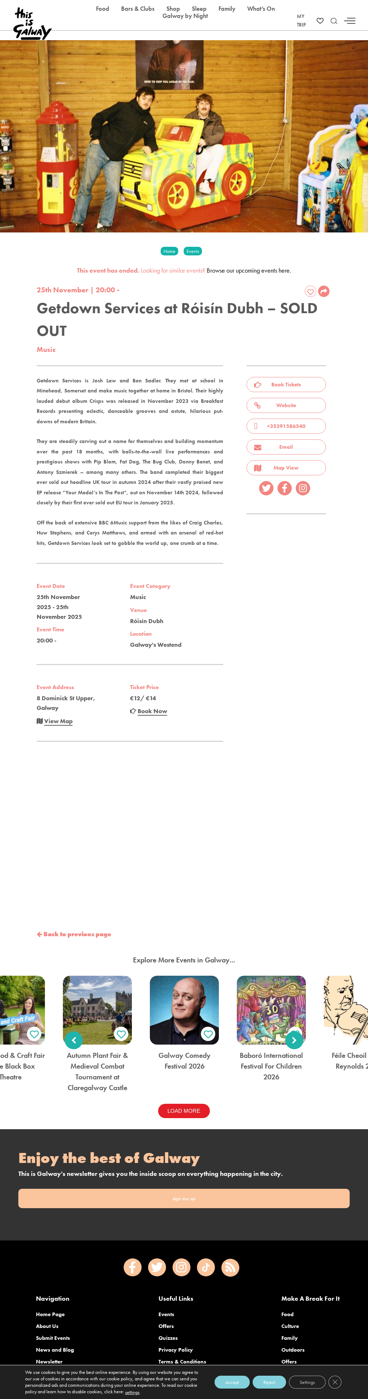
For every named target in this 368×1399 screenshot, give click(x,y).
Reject (269, 1382)
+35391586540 (286, 426)
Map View (286, 467)
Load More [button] (183, 1111)
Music (46, 349)
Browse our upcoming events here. (249, 270)
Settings (307, 1382)
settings (132, 1392)
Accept (232, 1382)
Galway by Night (185, 16)
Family (289, 1338)
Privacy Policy (175, 1349)
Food (287, 1314)
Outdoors (293, 1349)
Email (286, 447)
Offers (166, 1326)
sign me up (184, 1198)
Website (286, 405)
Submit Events (53, 1338)
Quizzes (168, 1338)
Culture (290, 1326)
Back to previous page (76, 934)
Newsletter (49, 1361)
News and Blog (55, 1349)
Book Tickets (286, 384)
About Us (47, 1326)
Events (166, 1314)
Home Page (50, 1314)
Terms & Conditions (182, 1361)
